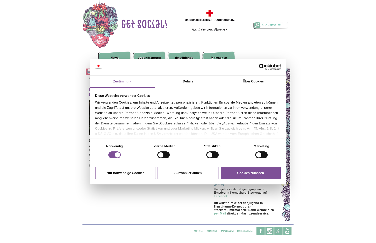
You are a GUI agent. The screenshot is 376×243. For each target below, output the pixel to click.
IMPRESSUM (227, 231)
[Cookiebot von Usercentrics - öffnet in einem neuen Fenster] (262, 67)
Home (101, 26)
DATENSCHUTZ (245, 231)
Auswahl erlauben (188, 173)
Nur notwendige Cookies (125, 173)
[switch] (163, 154)
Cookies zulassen (250, 173)
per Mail (220, 213)
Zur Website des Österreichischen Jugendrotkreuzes (209, 20)
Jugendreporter (149, 57)
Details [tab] (188, 81)
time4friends (184, 57)
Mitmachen (219, 57)
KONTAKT (212, 231)
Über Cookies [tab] (253, 81)
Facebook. (221, 196)
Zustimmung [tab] (123, 81)
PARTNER (198, 231)
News (115, 57)
